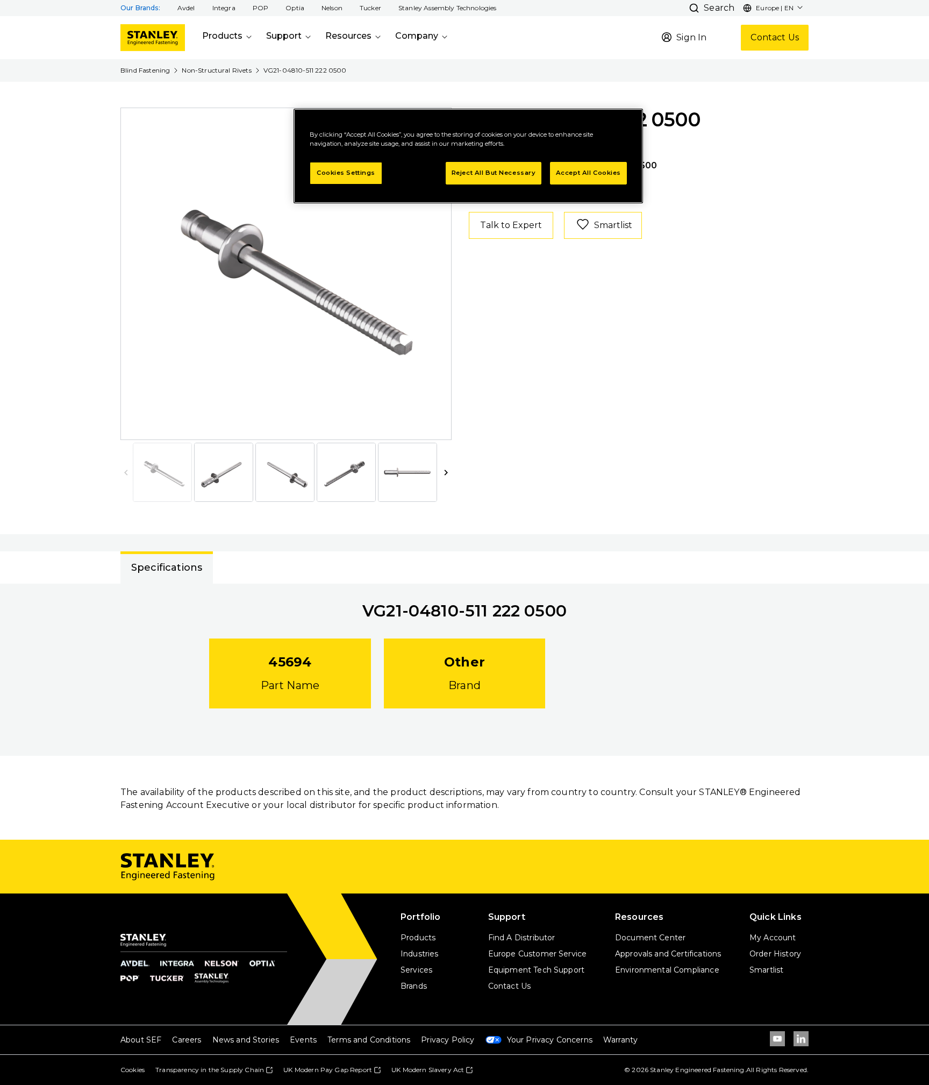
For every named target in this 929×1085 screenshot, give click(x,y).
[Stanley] (152, 37)
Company (416, 36)
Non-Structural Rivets (216, 70)
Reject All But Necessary (494, 172)
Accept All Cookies (588, 172)
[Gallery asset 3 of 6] (285, 472)
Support (284, 36)
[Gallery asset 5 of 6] (407, 472)
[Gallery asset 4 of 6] (346, 472)
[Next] (436, 273)
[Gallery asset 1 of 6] (286, 273)
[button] (186, 8)
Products (222, 36)
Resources (348, 36)
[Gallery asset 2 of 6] (223, 472)
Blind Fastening (145, 70)
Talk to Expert (511, 225)
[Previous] (135, 273)
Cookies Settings (346, 172)
